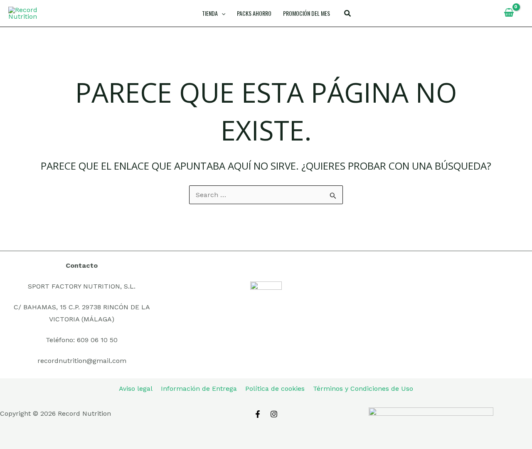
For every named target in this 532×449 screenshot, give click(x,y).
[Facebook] (257, 414)
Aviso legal (136, 388)
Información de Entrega (199, 388)
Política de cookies (275, 388)
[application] (221, 13)
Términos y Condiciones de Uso (363, 388)
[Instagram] (274, 414)
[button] (348, 14)
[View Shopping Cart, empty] (508, 13)
